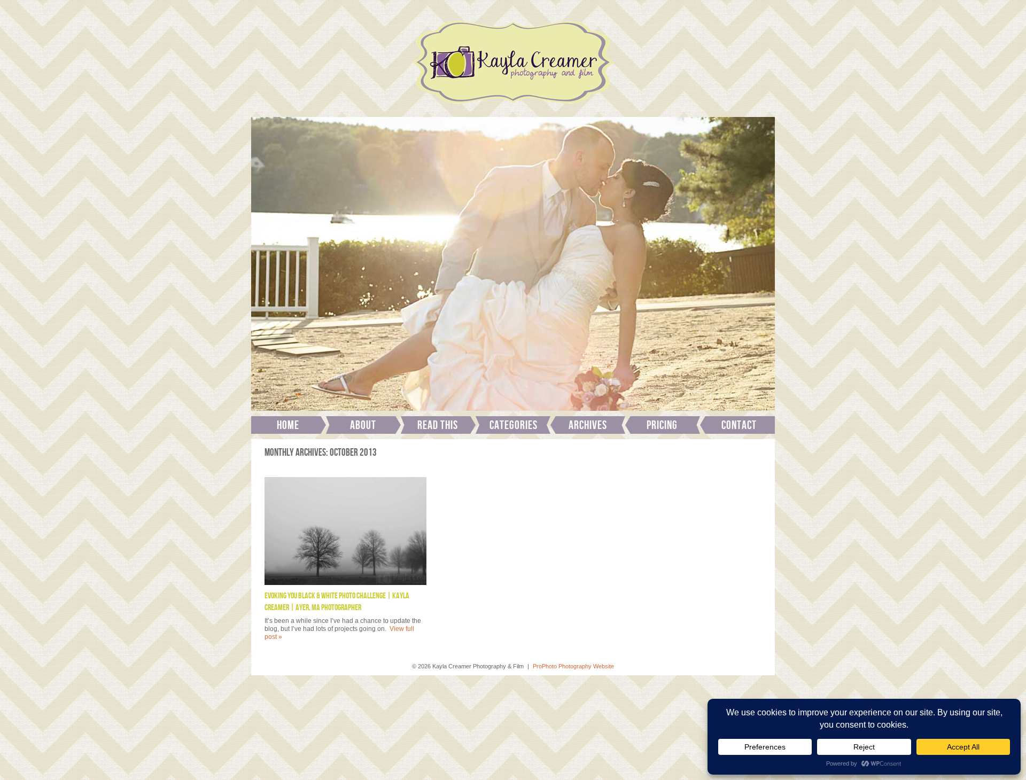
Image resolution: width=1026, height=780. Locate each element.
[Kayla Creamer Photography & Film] (513, 107)
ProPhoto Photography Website (573, 666)
